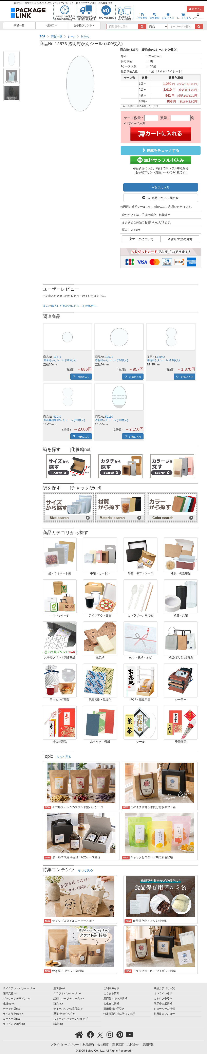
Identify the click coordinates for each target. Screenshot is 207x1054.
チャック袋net (11, 1008)
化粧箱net (9, 1003)
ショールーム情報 (164, 1008)
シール (72, 36)
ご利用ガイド (111, 988)
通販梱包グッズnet (64, 1013)
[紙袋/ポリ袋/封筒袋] (181, 638)
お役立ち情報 (111, 1003)
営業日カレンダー (164, 1013)
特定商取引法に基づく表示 (119, 1013)
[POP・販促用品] (140, 680)
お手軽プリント (83, 25)
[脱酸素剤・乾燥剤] (100, 680)
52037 (57, 416)
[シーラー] (181, 680)
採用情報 (148, 1044)
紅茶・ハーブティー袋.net (68, 998)
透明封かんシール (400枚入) (59, 360)
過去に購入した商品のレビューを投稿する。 (71, 306)
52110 (109, 416)
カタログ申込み (163, 998)
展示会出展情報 (163, 1003)
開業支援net (10, 993)
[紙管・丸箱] (181, 596)
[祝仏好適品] (60, 722)
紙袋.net (58, 1023)
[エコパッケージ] (60, 596)
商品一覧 (19, 25)
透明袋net (59, 988)
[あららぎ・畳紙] (100, 722)
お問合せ (133, 1044)
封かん (85, 36)
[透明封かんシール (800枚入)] (171, 337)
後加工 (50, 25)
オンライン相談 (163, 993)
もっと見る (63, 756)
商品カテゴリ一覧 (164, 988)
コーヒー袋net (11, 1018)
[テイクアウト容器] (100, 596)
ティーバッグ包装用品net (68, 1008)
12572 (109, 356)
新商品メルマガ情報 (115, 998)
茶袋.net (58, 1003)
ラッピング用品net (14, 1023)
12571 (57, 356)
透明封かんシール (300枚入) (111, 360)
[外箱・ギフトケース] (140, 554)
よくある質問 (111, 993)
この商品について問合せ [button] (162, 197)
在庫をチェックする (162, 150)
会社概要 (103, 1044)
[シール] (140, 722)
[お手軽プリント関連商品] (60, 638)
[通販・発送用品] (181, 554)
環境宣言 (118, 1044)
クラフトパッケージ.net (67, 993)
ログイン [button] (196, 9)
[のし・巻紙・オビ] (140, 638)
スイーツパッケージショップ (70, 1018)
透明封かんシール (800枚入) (163, 360)
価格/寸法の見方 (181, 239)
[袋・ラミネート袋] (60, 554)
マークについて (142, 239)
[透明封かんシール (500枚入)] (119, 397)
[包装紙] (100, 638)
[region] (120, 36)
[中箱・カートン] (100, 554)
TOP (42, 36)
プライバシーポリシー (65, 1044)
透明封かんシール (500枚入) (111, 420)
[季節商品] (181, 722)
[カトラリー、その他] (140, 596)
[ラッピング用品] (60, 680)
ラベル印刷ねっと (13, 1013)
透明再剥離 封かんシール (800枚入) (64, 420)
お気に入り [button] (162, 187)
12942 (161, 356)
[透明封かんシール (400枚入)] (67, 337)
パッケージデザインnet (16, 998)
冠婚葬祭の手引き (114, 1008)
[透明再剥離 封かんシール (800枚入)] (67, 397)
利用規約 (88, 1044)
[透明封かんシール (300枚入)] (119, 337)
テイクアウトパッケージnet (19, 988)
